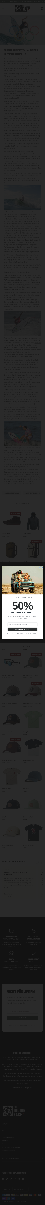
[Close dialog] (41, 567)
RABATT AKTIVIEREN (22, 629)
